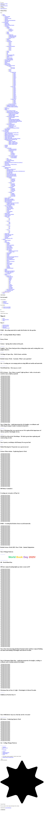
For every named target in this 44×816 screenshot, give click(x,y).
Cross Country (9, 264)
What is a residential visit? (11, 169)
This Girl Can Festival (10, 261)
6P (9, 232)
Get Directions (5, 303)
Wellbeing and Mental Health (12, 105)
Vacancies (6, 237)
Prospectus (6, 17)
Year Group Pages (8, 291)
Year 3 (10, 42)
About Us (4, 15)
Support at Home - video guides (12, 111)
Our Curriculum (9, 57)
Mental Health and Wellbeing (10, 199)
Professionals (11, 126)
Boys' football (9, 249)
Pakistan (12, 152)
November (11, 287)
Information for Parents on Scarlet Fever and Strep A (14, 162)
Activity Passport (8, 215)
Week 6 (14, 84)
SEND (6, 109)
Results (6, 107)
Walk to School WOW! (9, 133)
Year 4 (10, 43)
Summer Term (13, 99)
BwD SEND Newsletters (11, 110)
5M (9, 225)
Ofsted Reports (7, 61)
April (10, 280)
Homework (9, 209)
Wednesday (11, 187)
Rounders (8, 243)
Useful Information (8, 235)
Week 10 (14, 96)
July (9, 283)
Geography (9, 40)
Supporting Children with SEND (12, 106)
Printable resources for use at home (13, 202)
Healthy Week (7, 216)
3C (9, 219)
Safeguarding (7, 108)
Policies (6, 62)
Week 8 (14, 94)
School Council (7, 273)
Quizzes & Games (10, 290)
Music (8, 51)
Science (8, 33)
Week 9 (14, 95)
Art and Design (9, 41)
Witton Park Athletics (10, 245)
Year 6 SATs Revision (12, 103)
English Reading (12, 117)
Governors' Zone (7, 60)
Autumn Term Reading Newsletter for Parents (12, 138)
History (8, 39)
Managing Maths (12, 115)
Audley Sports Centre (8, 137)
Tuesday (10, 182)
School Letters (7, 213)
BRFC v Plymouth (12, 141)
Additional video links (10, 203)
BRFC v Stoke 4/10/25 (13, 144)
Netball (8, 254)
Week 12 (14, 98)
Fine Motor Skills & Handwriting (14, 120)
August (10, 284)
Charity (6, 147)
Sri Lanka (12, 154)
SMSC (8, 56)
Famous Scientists (10, 276)
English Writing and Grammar (14, 119)
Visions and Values (8, 18)
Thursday (10, 192)
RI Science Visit (11, 37)
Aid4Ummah (9, 148)
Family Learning (7, 161)
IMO (8, 158)
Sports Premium (7, 128)
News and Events (6, 130)
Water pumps (11, 150)
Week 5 (14, 83)
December (11, 288)
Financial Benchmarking (9, 59)
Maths (8, 32)
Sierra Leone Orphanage (13, 155)
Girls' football (9, 252)
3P (9, 218)
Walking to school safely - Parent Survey (12, 134)
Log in (4, 293)
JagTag (8, 255)
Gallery (6, 269)
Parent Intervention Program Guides (13, 112)
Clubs (6, 241)
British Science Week (12, 35)
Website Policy (5, 753)
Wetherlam (13, 179)
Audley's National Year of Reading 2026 (11, 132)
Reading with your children (13, 113)
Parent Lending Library (11, 204)
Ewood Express (9, 140)
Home (4, 14)
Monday (10, 177)
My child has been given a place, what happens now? (16, 171)
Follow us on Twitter (4, 3)
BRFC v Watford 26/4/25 (13, 143)
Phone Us (5, 301)
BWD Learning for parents (9, 135)
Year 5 (10, 44)
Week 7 (14, 78)
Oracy (8, 31)
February (10, 278)
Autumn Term (13, 72)
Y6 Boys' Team (11, 251)
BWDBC (6, 145)
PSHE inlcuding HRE (10, 54)
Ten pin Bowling (10, 258)
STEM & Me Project (12, 36)
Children (4, 239)
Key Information (5, 22)
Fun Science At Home (10, 289)
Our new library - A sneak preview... (11, 164)
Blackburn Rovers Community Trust (11, 139)
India (12, 151)
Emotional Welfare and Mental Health (15, 121)
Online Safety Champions (9, 271)
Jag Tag (8, 262)
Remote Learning (10, 58)
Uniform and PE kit (10, 208)
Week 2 (14, 74)
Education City (5, 747)
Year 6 (10, 45)
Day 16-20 (13, 68)
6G (9, 230)
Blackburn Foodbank (10, 160)
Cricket (8, 244)
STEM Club (11, 34)
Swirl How (13, 183)
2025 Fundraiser (14, 157)
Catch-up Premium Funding (9, 25)
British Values (7, 24)
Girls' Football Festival (11, 259)
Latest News (7, 163)
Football (8, 266)
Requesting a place (10, 170)
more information (8, 807)
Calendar (6, 146)
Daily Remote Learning (11, 65)
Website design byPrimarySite (8, 757)
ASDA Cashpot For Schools (9, 136)
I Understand (3, 809)
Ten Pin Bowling (10, 247)
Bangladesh (13, 153)
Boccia (8, 260)
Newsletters (7, 131)
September (11, 285)
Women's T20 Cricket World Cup (12, 256)
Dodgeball (8, 253)
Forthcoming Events (6, 327)
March (10, 279)
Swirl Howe (13, 178)
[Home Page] (0, 309)
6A (9, 231)
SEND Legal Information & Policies (13, 127)
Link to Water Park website (11, 174)
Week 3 (14, 75)
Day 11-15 (13, 67)
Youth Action (9, 159)
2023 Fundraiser (14, 156)
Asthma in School (8, 167)
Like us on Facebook (4, 5)
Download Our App (6, 292)
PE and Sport (7, 242)
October (10, 286)
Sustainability (7, 129)
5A (9, 226)
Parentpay (4, 746)
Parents (4, 166)
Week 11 (14, 97)
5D (9, 228)
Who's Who (7, 21)
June (10, 282)
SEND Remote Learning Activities (13, 116)
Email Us (4, 302)
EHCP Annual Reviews (11, 124)
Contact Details (7, 16)
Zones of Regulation (8, 201)
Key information (9, 206)
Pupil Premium (7, 63)
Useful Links (7, 236)
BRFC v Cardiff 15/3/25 (13, 142)
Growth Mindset (9, 55)
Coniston (12, 181)
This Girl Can (9, 248)
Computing (9, 38)
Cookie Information (6, 752)
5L (9, 227)
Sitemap (4, 751)
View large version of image (5, 376)
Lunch (8, 210)
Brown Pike (13, 180)
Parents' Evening (7, 165)
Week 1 (14, 73)
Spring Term (13, 86)
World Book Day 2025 (9, 238)
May (10, 281)
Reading (8, 27)
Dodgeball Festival (10, 268)
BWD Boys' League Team (13, 250)
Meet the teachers (10, 207)
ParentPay (8, 212)
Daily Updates (9, 176)
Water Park (6, 168)
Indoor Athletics (9, 263)
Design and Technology (11, 46)
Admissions (7, 23)
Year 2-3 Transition (8, 205)
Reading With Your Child (9, 234)
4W (9, 223)
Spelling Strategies (12, 114)
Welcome (6, 19)
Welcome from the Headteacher (10, 20)
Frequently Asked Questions (11, 175)
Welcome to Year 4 (6, 325)
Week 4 (14, 82)
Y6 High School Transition (9, 214)
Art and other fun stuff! (13, 122)
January (10, 277)
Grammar (10, 30)
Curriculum (7, 26)
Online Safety (7, 233)
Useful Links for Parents (11, 104)
